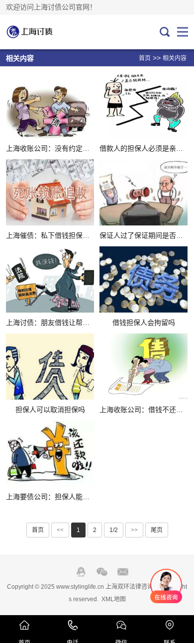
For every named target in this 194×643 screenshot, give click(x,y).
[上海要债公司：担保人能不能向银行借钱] (50, 454)
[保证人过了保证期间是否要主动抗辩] (143, 192)
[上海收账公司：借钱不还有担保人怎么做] (143, 366)
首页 (145, 58)
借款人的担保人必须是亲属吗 (144, 148)
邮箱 (122, 571)
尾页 (157, 530)
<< (60, 530)
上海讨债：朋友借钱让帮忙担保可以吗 (65, 322)
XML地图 (113, 599)
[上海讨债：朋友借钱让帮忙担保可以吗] (50, 279)
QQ (81, 571)
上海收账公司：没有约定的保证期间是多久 (72, 148)
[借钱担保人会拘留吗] (143, 279)
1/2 (113, 530)
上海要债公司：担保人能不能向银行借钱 (68, 497)
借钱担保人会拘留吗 (143, 322)
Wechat (102, 571)
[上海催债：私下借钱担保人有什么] (50, 192)
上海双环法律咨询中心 (39, 31)
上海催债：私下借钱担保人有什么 (58, 235)
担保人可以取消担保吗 (50, 410)
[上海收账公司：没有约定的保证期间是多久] (50, 105)
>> (134, 530)
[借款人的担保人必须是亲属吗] (143, 105)
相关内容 (175, 58)
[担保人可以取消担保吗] (50, 366)
